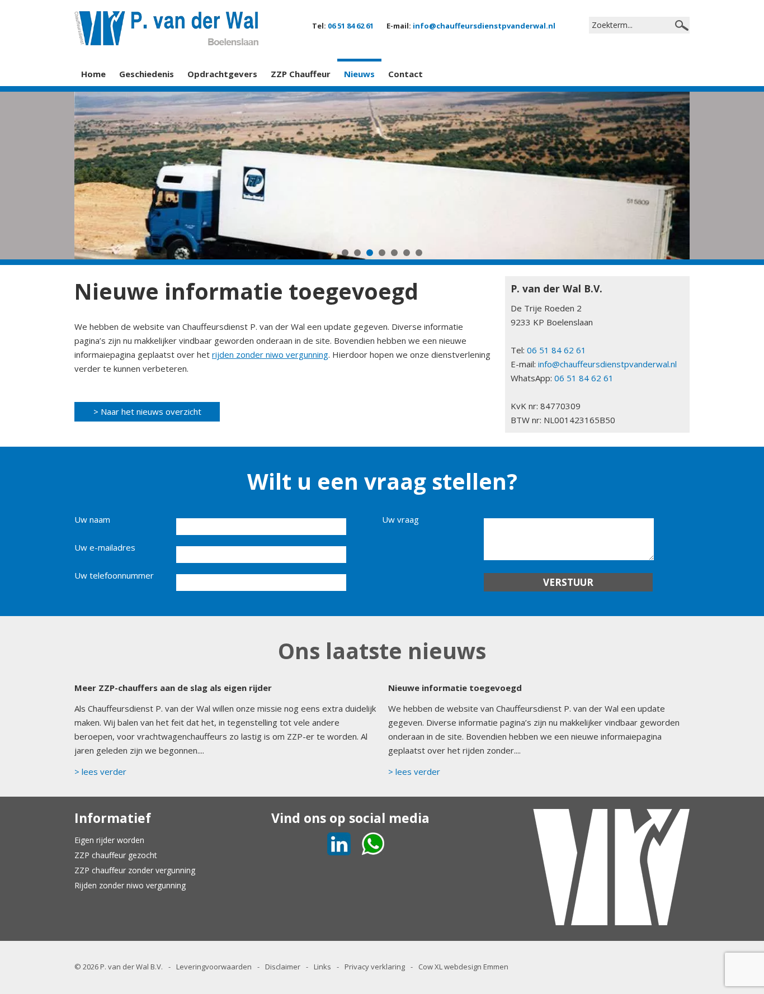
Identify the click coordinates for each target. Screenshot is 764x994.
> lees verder (100, 771)
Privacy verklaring (375, 967)
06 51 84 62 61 (351, 26)
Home (93, 73)
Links (322, 967)
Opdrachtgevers (222, 73)
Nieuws (359, 73)
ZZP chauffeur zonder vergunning (134, 870)
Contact (405, 73)
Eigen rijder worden (109, 840)
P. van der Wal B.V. (131, 967)
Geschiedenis (146, 73)
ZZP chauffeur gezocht (115, 855)
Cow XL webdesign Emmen (463, 967)
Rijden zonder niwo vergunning (130, 885)
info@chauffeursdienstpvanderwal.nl (484, 26)
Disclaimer (282, 967)
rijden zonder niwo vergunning (270, 354)
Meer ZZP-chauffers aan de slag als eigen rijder (173, 687)
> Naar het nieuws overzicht (147, 411)
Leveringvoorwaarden (214, 967)
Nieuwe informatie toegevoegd (455, 687)
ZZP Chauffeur (301, 73)
